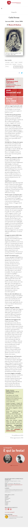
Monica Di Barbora (15, 25)
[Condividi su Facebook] (19, 73)
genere (12, 62)
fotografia (14, 64)
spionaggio (7, 62)
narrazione (19, 64)
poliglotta (20, 62)
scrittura (7, 66)
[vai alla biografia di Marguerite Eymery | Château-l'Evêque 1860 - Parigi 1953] (20, 458)
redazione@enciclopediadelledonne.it (15, 484)
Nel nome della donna (13, 515)
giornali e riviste (8, 64)
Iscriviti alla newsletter (9, 512)
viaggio (16, 62)
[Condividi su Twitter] (22, 73)
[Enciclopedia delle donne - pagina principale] (14, 2)
